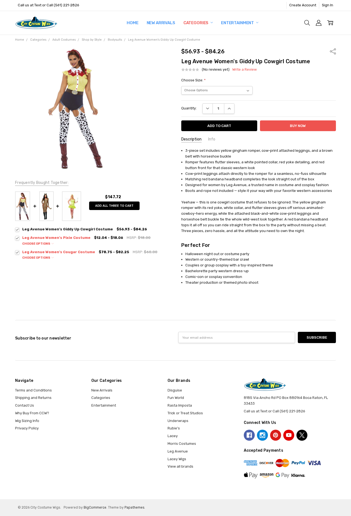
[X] (301, 435)
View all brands (180, 466)
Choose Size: (193, 80)
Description (191, 139)
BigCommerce (95, 507)
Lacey (173, 436)
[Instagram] (262, 435)
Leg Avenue (178, 451)
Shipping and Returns (33, 398)
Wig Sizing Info (27, 421)
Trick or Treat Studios (185, 413)
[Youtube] (288, 435)
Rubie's (174, 428)
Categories (196, 22)
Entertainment (238, 22)
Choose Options (36, 243)
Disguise (175, 390)
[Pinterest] (275, 435)
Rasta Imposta (180, 405)
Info (211, 139)
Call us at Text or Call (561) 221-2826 (48, 5)
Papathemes (134, 507)
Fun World (176, 398)
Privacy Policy (27, 428)
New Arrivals (161, 22)
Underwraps (178, 421)
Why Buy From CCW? (32, 413)
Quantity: (189, 108)
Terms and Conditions (33, 390)
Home (132, 22)
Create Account (302, 5)
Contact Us (24, 405)
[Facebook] (249, 435)
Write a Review (244, 69)
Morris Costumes (182, 444)
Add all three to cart (114, 206)
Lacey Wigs (177, 459)
